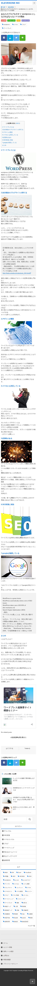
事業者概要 (7, 959)
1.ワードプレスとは (8, 127)
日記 (23, 914)
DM (13, 872)
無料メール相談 (8, 951)
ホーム (5, 943)
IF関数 (6, 876)
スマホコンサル (11, 20)
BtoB (6, 872)
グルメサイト (8, 887)
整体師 (16, 914)
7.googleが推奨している (9, 142)
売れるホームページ (10, 852)
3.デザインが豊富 (7, 132)
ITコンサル (7, 831)
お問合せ (6, 955)
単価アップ (8, 906)
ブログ (18, 20)
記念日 (24, 918)
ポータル (25, 895)
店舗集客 (7, 914)
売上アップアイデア (10, 856)
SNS (30, 876)
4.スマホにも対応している (10, 135)
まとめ (4, 145)
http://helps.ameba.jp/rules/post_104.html (16, 273)
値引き (25, 902)
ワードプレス (7, 28)
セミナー (29, 891)
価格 (18, 902)
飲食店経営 (25, 921)
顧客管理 (7, 860)
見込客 (16, 918)
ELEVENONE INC (10, 3)
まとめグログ (26, 880)
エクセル (16, 884)
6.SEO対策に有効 (7, 140)
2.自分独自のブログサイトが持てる (12, 129)
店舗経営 (25, 910)
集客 (31, 918)
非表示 (18, 123)
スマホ (16, 24)
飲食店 (16, 921)
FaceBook (28, 872)
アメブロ (7, 884)
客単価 (24, 906)
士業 (16, 906)
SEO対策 (11, 7)
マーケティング (25, 20)
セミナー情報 (7, 947)
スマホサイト (8, 891)
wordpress (7, 24)
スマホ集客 (20, 891)
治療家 (31, 914)
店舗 (18, 910)
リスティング (21, 899)
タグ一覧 (32, 926)
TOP (3, 7)
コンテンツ (20, 887)
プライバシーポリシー (10, 964)
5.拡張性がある (6, 137)
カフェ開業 (26, 884)
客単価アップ (8, 910)
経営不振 (7, 918)
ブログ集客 (16, 895)
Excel (19, 872)
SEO (14, 876)
